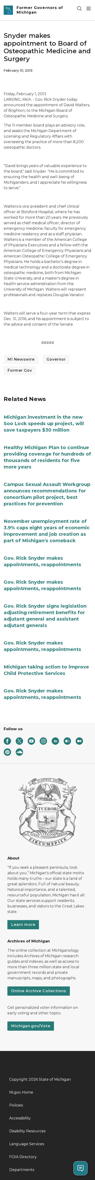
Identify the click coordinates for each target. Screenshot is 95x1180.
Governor (56, 359)
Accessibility (20, 1118)
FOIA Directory (23, 1157)
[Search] (79, 8)
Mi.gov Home (21, 1092)
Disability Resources (27, 1131)
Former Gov (19, 370)
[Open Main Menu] (88, 8)
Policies (16, 1105)
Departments (21, 1170)
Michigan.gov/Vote (30, 1026)
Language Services (26, 1144)
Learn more (23, 924)
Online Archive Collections (38, 991)
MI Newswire (21, 359)
